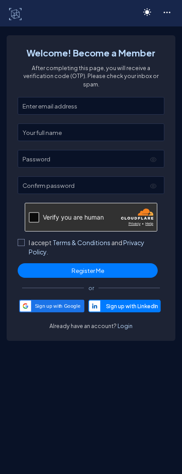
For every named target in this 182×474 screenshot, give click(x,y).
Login (125, 325)
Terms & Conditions (81, 242)
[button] (166, 12)
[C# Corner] (16, 14)
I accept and (86, 247)
